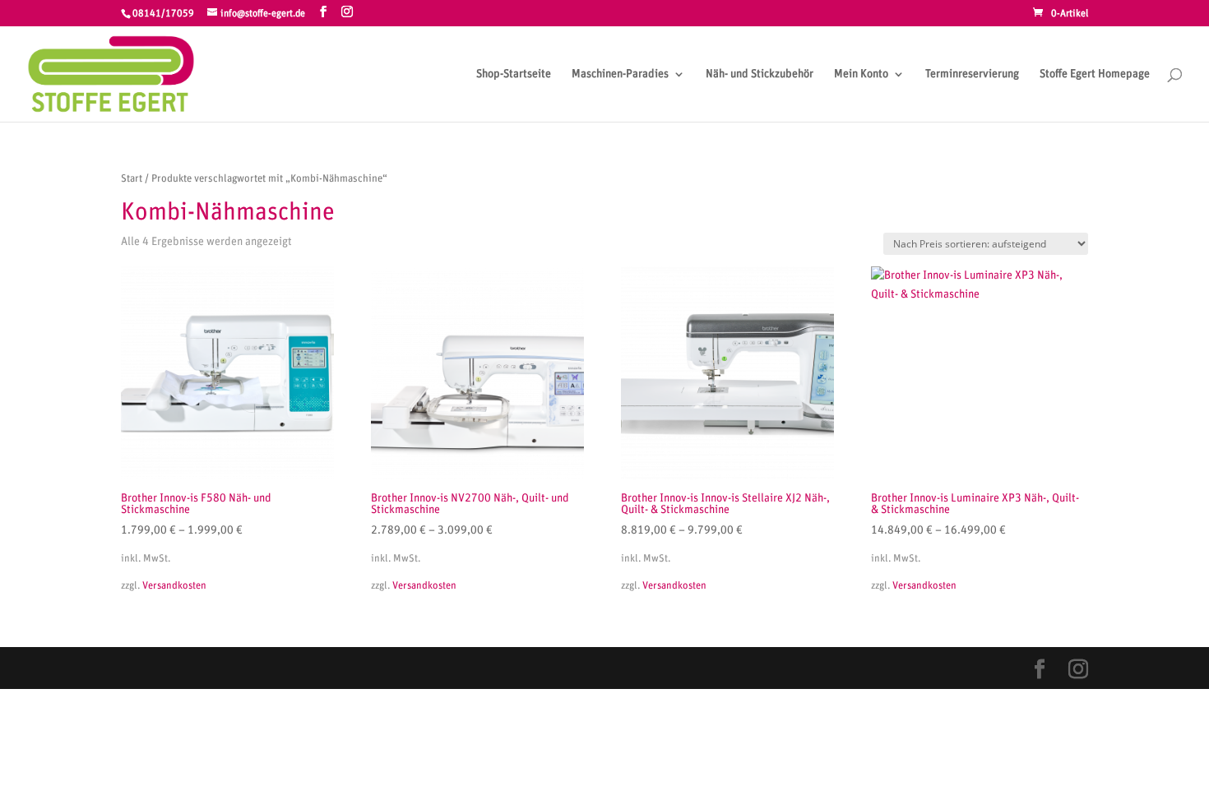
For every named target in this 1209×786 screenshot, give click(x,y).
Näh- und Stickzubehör (759, 74)
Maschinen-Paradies (620, 74)
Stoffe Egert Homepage (1095, 74)
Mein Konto (861, 74)
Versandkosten (174, 585)
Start (131, 178)
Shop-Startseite (513, 74)
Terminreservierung (972, 74)
